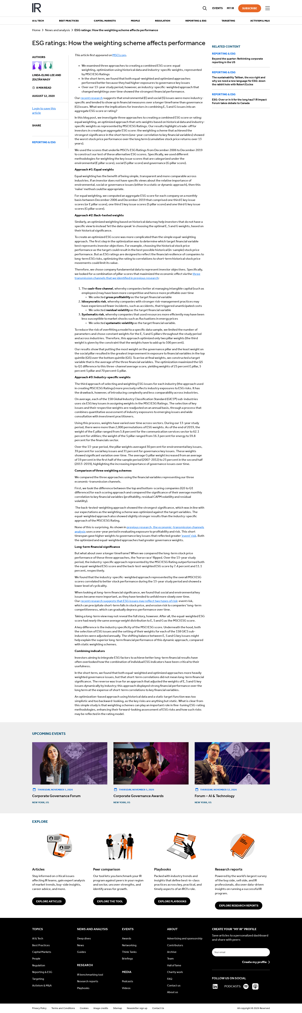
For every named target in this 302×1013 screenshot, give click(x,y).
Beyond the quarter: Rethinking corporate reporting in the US (237, 60)
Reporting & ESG (44, 142)
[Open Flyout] (267, 8)
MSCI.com (119, 55)
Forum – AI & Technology (215, 796)
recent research (92, 98)
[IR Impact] (36, 8)
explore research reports (238, 905)
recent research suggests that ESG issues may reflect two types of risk (129, 601)
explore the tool (110, 901)
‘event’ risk (188, 536)
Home (36, 30)
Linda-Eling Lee (43, 75)
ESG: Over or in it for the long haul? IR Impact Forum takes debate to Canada (239, 101)
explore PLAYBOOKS (172, 901)
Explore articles (49, 901)
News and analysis (57, 30)
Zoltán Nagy (41, 79)
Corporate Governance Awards (138, 796)
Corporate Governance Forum (56, 796)
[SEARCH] (205, 8)
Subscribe (249, 8)
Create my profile (254, 962)
